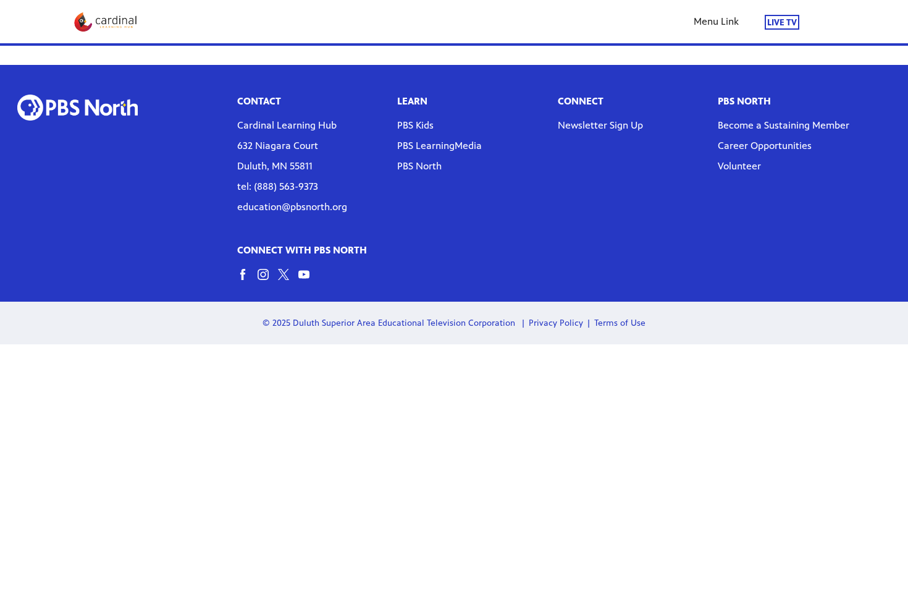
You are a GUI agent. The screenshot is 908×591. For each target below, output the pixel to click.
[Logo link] (77, 107)
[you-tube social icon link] (308, 280)
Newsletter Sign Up (600, 125)
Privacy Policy (556, 323)
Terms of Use (619, 323)
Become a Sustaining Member (783, 125)
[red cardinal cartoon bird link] (106, 21)
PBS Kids (415, 125)
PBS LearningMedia (439, 145)
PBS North (419, 166)
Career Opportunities (765, 145)
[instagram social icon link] (268, 280)
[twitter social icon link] (288, 280)
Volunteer (739, 166)
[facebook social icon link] (247, 280)
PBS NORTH (744, 101)
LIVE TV (782, 22)
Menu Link (716, 21)
